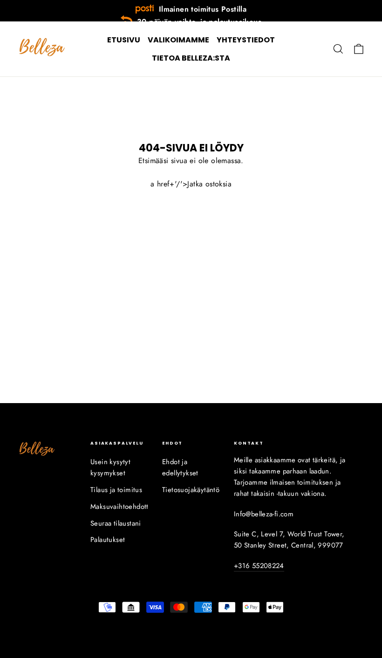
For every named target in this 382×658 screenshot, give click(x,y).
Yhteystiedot (246, 39)
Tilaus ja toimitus (116, 490)
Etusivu (123, 39)
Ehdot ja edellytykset (180, 467)
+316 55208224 (259, 566)
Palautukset (107, 540)
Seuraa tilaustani (115, 523)
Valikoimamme (178, 39)
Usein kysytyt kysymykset (110, 467)
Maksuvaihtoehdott (119, 506)
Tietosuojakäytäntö (190, 490)
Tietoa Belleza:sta (191, 58)
